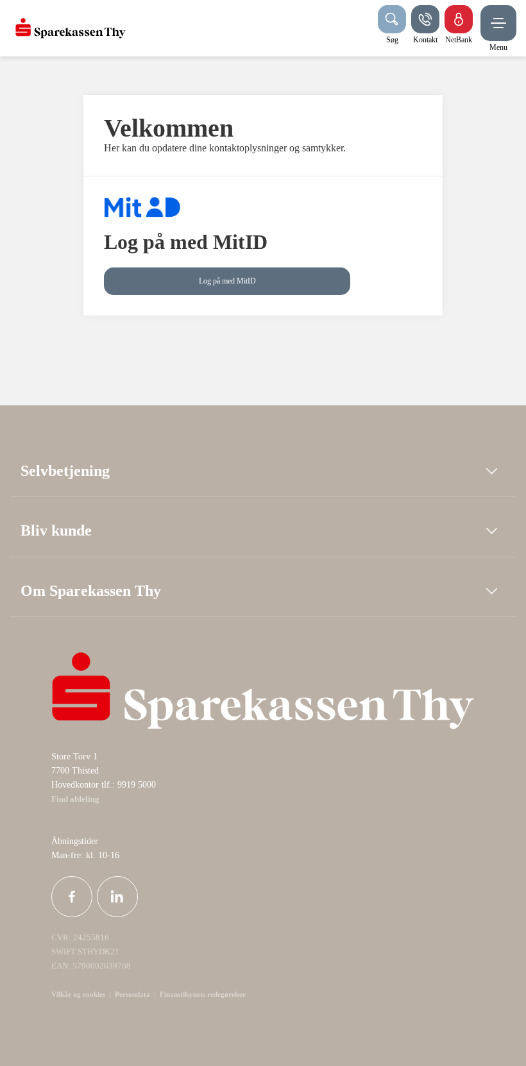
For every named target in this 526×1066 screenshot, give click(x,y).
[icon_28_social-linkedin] (117, 896)
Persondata (132, 994)
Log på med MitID (227, 280)
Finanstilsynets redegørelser (202, 994)
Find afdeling (75, 799)
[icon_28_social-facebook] (71, 896)
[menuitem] (70, 28)
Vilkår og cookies (78, 994)
